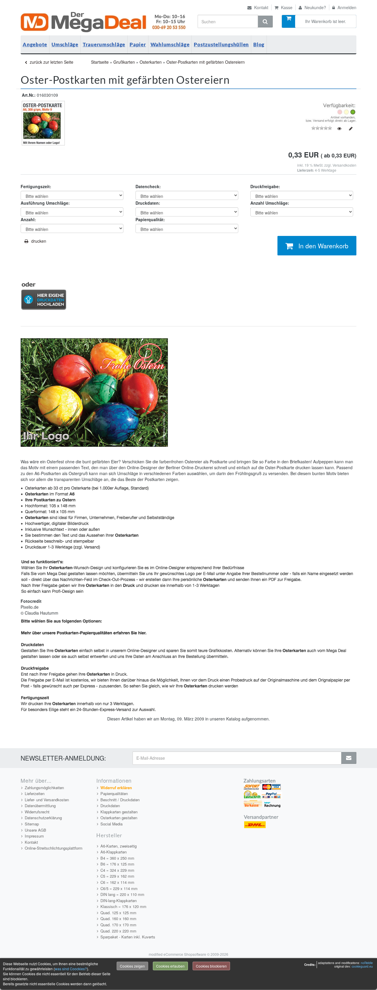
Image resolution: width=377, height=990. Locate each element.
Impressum (34, 836)
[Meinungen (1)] (339, 128)
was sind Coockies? (71, 968)
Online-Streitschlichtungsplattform (53, 848)
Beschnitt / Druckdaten (120, 799)
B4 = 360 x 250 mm (117, 858)
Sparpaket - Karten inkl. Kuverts (127, 937)
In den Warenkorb (323, 245)
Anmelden (346, 7)
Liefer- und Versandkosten (47, 799)
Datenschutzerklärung (43, 817)
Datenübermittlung (40, 805)
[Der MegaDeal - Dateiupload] (44, 295)
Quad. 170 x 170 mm (118, 924)
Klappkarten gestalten (119, 812)
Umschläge (65, 44)
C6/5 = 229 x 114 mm (119, 888)
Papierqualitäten (114, 793)
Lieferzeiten (34, 793)
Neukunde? (314, 7)
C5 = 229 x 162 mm (117, 876)
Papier (138, 44)
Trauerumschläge (104, 44)
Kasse (286, 7)
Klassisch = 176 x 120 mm (123, 906)
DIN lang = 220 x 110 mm (122, 894)
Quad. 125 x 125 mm (118, 912)
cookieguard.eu (362, 966)
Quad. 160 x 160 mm (118, 918)
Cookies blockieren (211, 965)
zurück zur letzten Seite (51, 62)
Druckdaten (110, 805)
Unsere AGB (35, 830)
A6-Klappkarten (113, 852)
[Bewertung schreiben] (350, 128)
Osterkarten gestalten (118, 817)
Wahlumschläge (170, 44)
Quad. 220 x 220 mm (118, 931)
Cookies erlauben (170, 965)
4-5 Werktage (325, 170)
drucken (38, 241)
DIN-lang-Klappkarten (118, 900)
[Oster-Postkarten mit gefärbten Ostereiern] (43, 124)
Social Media (111, 824)
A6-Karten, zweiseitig (118, 846)
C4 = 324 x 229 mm (117, 870)
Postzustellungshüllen (221, 44)
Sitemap (32, 824)
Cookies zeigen (132, 965)
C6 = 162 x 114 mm (117, 882)
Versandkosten (344, 165)
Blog (258, 44)
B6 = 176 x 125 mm (117, 864)
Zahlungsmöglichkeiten (44, 787)
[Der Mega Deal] (104, 22)
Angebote (35, 44)
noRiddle (367, 963)
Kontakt (260, 7)
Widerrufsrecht (37, 812)
